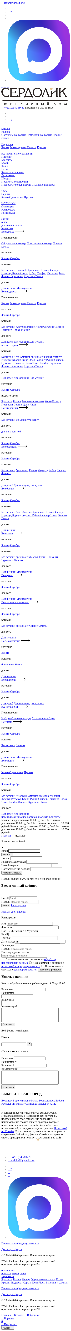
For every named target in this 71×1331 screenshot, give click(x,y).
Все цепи (7, 575)
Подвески (7, 144)
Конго (5, 197)
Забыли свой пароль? (13, 911)
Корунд (16, 515)
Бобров (59, 1100)
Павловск (43, 1103)
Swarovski (21, 270)
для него (6, 431)
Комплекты (8, 212)
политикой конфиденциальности (20, 966)
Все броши (8, 488)
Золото (5, 258)
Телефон (6, 937)
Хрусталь (29, 276)
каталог (5, 128)
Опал (32, 359)
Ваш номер (9, 1061)
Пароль (6, 901)
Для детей (7, 341)
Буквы (5, 147)
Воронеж (6, 1100)
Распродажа (8, 209)
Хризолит (17, 276)
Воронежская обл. (13, 2)
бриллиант (34, 270)
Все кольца (8, 231)
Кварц (16, 273)
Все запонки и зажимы (15, 602)
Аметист (25, 356)
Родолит (40, 359)
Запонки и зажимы (12, 172)
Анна (53, 1103)
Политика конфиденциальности (20, 1243)
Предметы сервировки (14, 181)
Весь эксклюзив (11, 640)
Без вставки (8, 270)
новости (6, 1273)
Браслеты (6, 159)
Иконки (31, 147)
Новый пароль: (10, 865)
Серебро (15, 258)
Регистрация (18, 905)
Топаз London (40, 363)
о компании (8, 1270)
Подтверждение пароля (15, 952)
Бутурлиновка (28, 1103)
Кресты (41, 147)
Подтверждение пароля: (15, 868)
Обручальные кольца (13, 134)
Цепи (4, 169)
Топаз (62, 273)
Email (4, 850)
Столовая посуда (21, 184)
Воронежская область (25, 1100)
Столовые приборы (43, 184)
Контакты (7, 228)
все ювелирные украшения (17, 153)
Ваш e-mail (8, 1065)
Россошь (6, 1103)
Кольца (5, 131)
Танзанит (52, 273)
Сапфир (41, 273)
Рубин (32, 273)
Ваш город (8, 945)
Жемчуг (54, 270)
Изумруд (6, 273)
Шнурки (6, 178)
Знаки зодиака (18, 147)
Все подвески (9, 291)
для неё (16, 431)
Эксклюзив (8, 175)
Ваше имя (7, 989)
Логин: (5, 858)
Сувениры (7, 206)
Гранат (45, 270)
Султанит (7, 363)
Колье (4, 166)
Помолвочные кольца (39, 134)
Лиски (16, 1103)
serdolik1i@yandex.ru (21, 1160)
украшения (7, 1276)
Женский (17, 931)
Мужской (32, 931)
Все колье (7, 533)
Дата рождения (10, 941)
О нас (23, 1273)
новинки (6, 816)
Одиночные (16, 197)
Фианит (6, 276)
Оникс (24, 273)
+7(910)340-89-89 (13, 107)
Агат (19, 326)
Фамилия (7, 927)
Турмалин (55, 363)
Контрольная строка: (13, 861)
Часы (4, 190)
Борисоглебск (47, 1100)
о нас (4, 222)
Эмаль (39, 276)
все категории (10, 345)
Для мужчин (24, 288)
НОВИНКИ (8, 203)
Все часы (7, 721)
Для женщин (8, 288)
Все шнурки (8, 679)
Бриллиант (22, 419)
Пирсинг (6, 156)
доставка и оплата (12, 225)
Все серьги (8, 760)
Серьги (5, 194)
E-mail (5, 898)
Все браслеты (9, 446)
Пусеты (28, 197)
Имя (4, 923)
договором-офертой (25, 969)
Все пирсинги (10, 408)
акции (5, 218)
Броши (5, 162)
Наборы (6, 184)
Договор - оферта (11, 1249)
